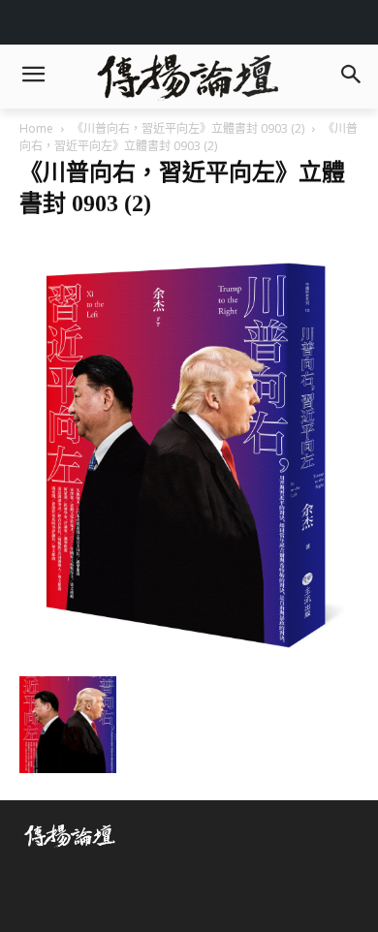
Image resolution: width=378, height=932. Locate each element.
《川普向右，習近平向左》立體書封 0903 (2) (188, 128)
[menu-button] (33, 76)
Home (36, 128)
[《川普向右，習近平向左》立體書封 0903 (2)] (189, 656)
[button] (350, 76)
